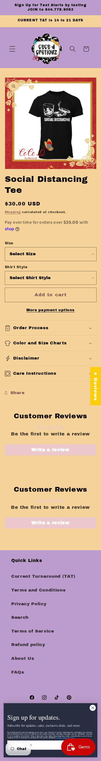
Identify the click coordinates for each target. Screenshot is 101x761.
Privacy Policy (28, 603)
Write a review (50, 449)
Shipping (13, 212)
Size (9, 243)
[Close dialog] (92, 707)
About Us (22, 658)
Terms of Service (32, 631)
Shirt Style (16, 267)
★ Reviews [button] (95, 386)
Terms (72, 738)
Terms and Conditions (38, 590)
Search (20, 617)
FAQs (17, 672)
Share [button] (17, 392)
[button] (12, 49)
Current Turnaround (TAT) (43, 576)
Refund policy (28, 644)
